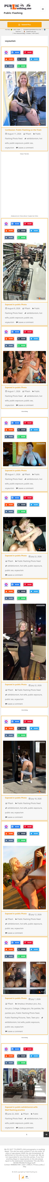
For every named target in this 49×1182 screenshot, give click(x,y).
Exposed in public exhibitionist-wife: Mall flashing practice (21, 1108)
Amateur (21, 1003)
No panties (36, 1008)
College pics (25, 1008)
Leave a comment (26, 147)
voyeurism (9, 147)
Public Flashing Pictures (15, 1017)
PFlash (28, 134)
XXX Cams (35, 33)
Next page (46, 1134)
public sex (28, 143)
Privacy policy (38, 1165)
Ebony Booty (23, 216)
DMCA (29, 1165)
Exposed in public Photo (16, 304)
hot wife (23, 566)
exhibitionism (32, 138)
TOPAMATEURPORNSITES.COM (32, 29)
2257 (24, 1165)
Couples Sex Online (33, 216)
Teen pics (35, 1017)
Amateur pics (31, 1003)
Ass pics (8, 1008)
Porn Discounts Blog (19, 33)
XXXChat (18, 31)
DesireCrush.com (31, 31)
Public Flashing (13, 13)
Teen (28, 1017)
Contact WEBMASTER (12, 1165)
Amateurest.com (15, 216)
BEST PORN (16, 29)
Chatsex (28, 33)
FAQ (24, 1167)
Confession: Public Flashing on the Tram (23, 130)
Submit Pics (26, 25)
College (16, 1008)
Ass (39, 1003)
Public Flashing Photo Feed (29, 561)
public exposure (16, 143)
